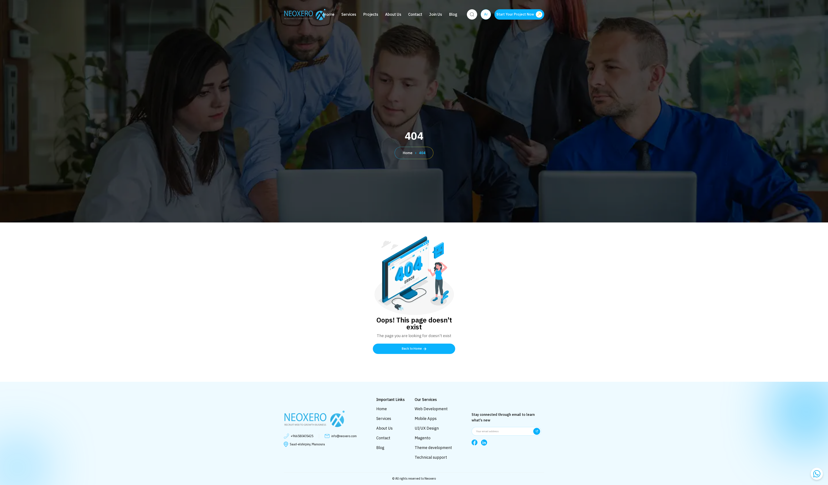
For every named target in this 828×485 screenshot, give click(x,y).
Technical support (431, 457)
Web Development (431, 409)
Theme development (433, 448)
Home (328, 14)
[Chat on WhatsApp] (817, 474)
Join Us (435, 14)
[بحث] (472, 14)
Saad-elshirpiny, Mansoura (307, 444)
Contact (415, 14)
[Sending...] (536, 431)
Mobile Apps (426, 418)
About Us (393, 14)
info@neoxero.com (344, 436)
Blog (453, 14)
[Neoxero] (304, 14)
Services (348, 14)
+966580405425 (302, 436)
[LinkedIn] (484, 443)
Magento (422, 438)
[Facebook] (475, 443)
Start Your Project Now (515, 14)
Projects (370, 14)
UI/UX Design (427, 428)
